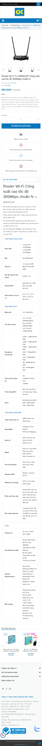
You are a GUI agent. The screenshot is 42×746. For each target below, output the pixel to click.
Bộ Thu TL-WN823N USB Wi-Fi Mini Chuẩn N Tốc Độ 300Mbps (31, 651)
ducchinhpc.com (13, 725)
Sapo (26, 744)
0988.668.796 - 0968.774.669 (20, 706)
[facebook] (6, 688)
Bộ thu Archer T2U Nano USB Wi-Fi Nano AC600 (11, 650)
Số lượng (4, 115)
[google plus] (10, 688)
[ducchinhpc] (21, 12)
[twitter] (3, 688)
